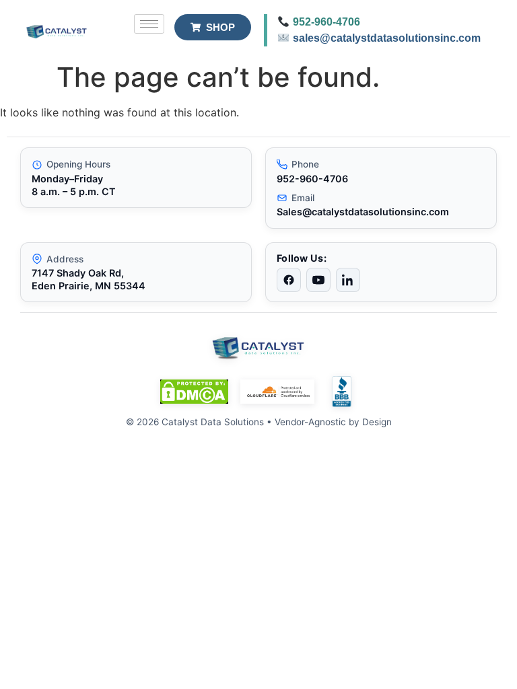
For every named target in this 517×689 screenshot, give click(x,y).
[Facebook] (289, 280)
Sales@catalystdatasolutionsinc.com (363, 211)
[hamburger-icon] (149, 24)
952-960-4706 (326, 22)
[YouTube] (318, 280)
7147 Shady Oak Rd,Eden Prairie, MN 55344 (88, 279)
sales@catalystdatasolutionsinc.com (387, 38)
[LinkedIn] (348, 280)
